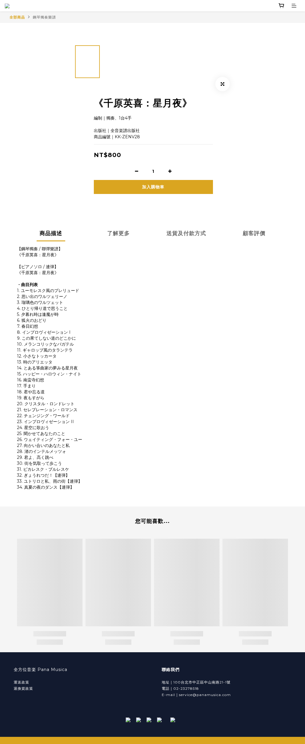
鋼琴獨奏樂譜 (44, 17)
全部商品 (17, 17)
